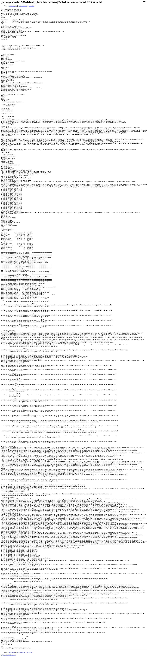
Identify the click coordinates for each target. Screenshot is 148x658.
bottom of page (13, 6)
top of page (12, 652)
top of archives (23, 6)
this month (31, 6)
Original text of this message (8, 655)
